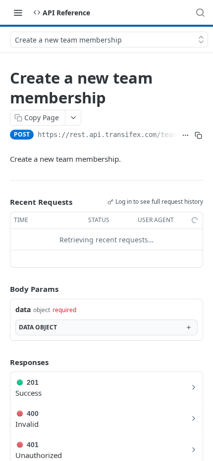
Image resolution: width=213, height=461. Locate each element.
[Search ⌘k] (200, 12)
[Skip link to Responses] (3, 362)
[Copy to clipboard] (198, 135)
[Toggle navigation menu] (18, 12)
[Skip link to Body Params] (3, 289)
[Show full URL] (185, 135)
